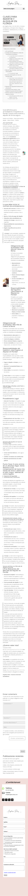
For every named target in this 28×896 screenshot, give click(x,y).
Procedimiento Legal (13, 73)
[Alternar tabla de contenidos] (22, 49)
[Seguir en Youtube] (12, 800)
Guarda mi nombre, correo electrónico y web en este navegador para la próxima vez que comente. (13, 732)
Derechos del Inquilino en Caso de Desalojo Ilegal (13, 75)
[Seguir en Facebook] (6, 800)
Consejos (22, 26)
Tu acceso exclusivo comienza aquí (11, 769)
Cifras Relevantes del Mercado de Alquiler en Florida (16, 96)
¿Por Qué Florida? (9, 51)
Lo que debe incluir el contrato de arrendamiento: (16, 56)
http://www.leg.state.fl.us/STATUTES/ (13, 649)
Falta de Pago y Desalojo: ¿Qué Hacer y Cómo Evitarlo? (14, 70)
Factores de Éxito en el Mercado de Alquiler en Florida (13, 93)
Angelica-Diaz (8, 26)
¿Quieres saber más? (13, 98)
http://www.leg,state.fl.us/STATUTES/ (16, 670)
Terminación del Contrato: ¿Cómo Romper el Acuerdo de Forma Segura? (14, 90)
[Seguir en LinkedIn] (9, 800)
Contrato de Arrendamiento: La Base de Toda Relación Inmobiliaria (14, 53)
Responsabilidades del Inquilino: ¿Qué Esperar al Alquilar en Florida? (16, 62)
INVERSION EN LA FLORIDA (16, 29)
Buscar (22, 751)
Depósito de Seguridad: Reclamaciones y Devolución (14, 87)
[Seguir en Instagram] (3, 800)
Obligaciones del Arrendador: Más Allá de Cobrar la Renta (16, 59)
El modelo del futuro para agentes (11, 758)
